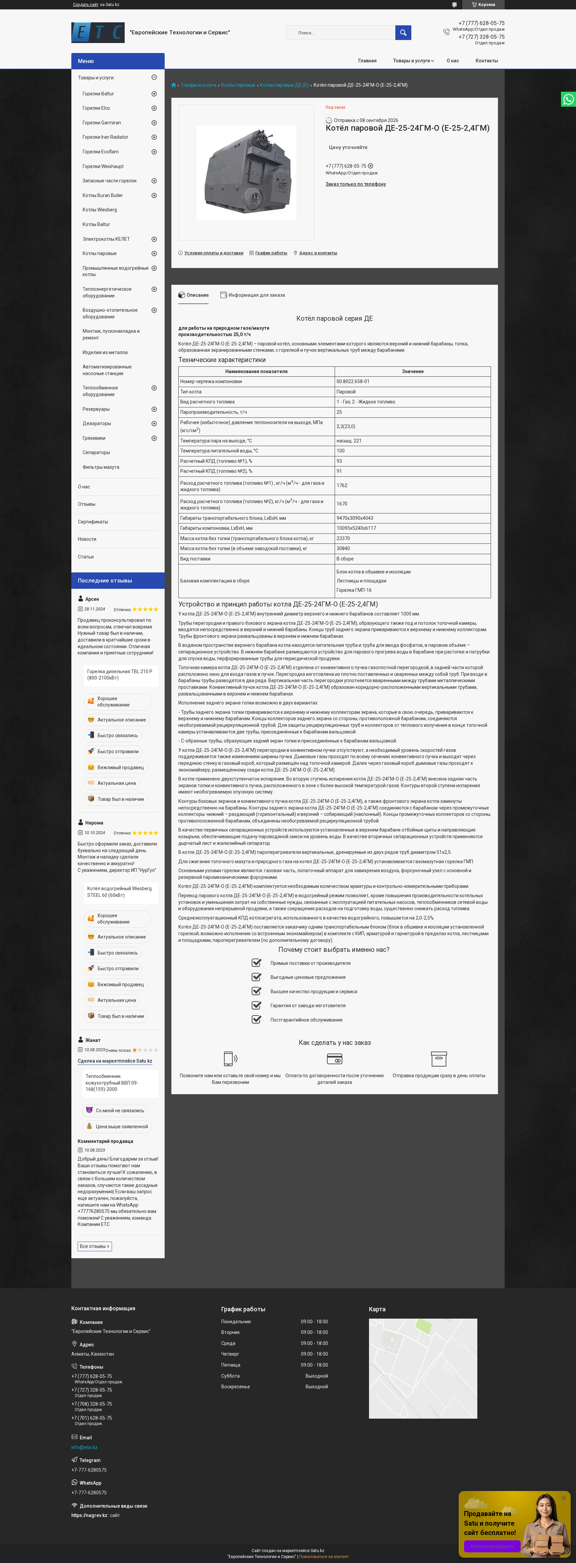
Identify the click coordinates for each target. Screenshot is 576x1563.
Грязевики (94, 438)
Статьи (86, 556)
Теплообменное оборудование (100, 391)
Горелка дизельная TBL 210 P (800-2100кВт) (119, 675)
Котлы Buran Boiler (103, 195)
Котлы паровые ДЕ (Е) (284, 85)
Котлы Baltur (96, 224)
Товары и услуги (411, 60)
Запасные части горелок (110, 180)
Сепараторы (96, 452)
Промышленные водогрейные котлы (116, 271)
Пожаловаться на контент (324, 1556)
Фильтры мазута (101, 467)
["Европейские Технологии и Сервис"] (98, 32)
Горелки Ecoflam (101, 151)
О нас (453, 60)
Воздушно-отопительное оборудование (110, 313)
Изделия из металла (105, 352)
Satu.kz (317, 1550)
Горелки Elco (96, 108)
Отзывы (86, 504)
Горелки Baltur (98, 93)
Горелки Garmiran (102, 122)
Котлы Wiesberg (100, 209)
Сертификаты (93, 521)
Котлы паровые (238, 85)
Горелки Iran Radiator (105, 137)
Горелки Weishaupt (103, 166)
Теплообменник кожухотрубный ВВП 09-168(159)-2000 (112, 1083)
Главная (367, 60)
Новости (87, 539)
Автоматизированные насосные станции (107, 370)
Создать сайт (85, 4)
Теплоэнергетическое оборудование (107, 292)
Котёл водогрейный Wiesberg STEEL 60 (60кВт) (119, 892)
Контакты (487, 60)
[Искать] (403, 32)
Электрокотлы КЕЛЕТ (106, 239)
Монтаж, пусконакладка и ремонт (111, 334)
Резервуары (96, 409)
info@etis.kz (84, 1447)
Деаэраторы (97, 423)
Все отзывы (93, 1246)
